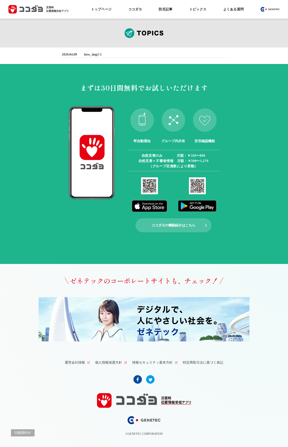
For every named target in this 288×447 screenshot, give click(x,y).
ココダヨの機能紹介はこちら (173, 225)
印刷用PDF (23, 433)
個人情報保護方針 (108, 362)
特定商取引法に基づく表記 (203, 362)
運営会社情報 (75, 362)
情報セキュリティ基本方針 (152, 362)
